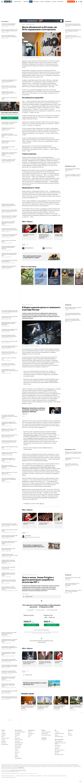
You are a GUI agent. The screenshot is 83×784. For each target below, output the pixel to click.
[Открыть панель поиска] (79, 1)
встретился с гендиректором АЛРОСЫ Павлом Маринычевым (38, 467)
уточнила (32, 70)
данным (44, 104)
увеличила (39, 89)
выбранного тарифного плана (53, 631)
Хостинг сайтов (58, 745)
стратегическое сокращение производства (43, 497)
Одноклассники (31, 733)
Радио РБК (6, 1)
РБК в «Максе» (27, 221)
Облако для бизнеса (58, 741)
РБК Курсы (57, 753)
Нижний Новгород (18, 744)
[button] (76, 1)
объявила (24, 62)
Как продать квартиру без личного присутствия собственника (59, 707)
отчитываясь (43, 208)
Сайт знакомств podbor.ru (60, 749)
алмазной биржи (53, 380)
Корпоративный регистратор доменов (60, 743)
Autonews (67, 309)
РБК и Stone (4, 360)
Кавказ (16, 753)
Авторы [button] (23, 244)
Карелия (16, 755)
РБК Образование (5, 744)
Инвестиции (67, 26)
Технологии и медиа (5, 124)
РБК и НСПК (4, 218)
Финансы (3, 739)
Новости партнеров (28, 266)
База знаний (4, 742)
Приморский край (18, 758)
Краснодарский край (19, 742)
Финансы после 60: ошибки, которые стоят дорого (72, 578)
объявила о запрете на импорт (35, 438)
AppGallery (70, 734)
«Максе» (42, 503)
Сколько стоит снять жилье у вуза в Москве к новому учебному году (43, 707)
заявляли (43, 163)
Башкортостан (17, 738)
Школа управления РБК (59, 754)
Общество (3, 94)
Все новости (5, 21)
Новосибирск (17, 734)
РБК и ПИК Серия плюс (6, 532)
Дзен (29, 736)
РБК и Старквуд (73, 709)
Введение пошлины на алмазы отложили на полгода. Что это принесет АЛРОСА (33, 409)
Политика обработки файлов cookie (9, 777)
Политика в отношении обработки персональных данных (54, 775)
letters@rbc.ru (21, 767)
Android (69, 733)
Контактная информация (59, 733)
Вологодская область (19, 739)
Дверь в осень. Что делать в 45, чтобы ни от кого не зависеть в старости (73, 591)
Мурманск (17, 756)
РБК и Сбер (4, 82)
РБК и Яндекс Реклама (6, 569)
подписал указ (50, 389)
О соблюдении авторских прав (21, 775)
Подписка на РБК (45, 733)
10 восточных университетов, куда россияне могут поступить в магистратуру (72, 584)
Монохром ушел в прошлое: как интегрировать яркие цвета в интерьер (28, 707)
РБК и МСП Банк (4, 337)
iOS (69, 731)
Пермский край (18, 745)
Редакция (56, 734)
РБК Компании (4, 455)
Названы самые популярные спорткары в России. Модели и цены (73, 308)
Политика (3, 26)
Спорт (3, 325)
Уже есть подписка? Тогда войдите (41, 629)
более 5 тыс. (47, 374)
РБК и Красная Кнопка (6, 262)
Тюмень (16, 750)
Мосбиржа (13, 770)
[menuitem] (17, 1)
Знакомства (57, 748)
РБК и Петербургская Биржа (7, 149)
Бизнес (23, 24)
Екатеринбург (17, 733)
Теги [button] (27, 244)
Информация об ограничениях (8, 775)
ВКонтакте (30, 731)
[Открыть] (9, 1)
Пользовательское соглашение (35, 775)
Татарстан (17, 748)
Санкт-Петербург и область (20, 731)
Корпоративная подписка (46, 734)
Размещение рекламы (59, 736)
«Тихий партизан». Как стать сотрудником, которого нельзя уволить (73, 36)
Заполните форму (41, 642)
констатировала (42, 200)
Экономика (4, 206)
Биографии (4, 741)
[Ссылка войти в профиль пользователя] (81, 1)
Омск (16, 736)
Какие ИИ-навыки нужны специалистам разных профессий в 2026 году (73, 30)
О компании (57, 731)
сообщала (49, 117)
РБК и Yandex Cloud (5, 655)
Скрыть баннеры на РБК (46, 731)
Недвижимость (24, 709)
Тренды (66, 32)
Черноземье (17, 752)
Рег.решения (57, 746)
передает (24, 354)
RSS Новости (44, 739)
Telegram (30, 734)
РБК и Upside (4, 242)
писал (27, 171)
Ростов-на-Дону (18, 747)
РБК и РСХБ (4, 437)
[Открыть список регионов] (76, 1)
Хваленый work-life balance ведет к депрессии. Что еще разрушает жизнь (72, 319)
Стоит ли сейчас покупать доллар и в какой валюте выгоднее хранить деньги (73, 24)
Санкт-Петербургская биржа (20, 770)
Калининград (17, 741)
